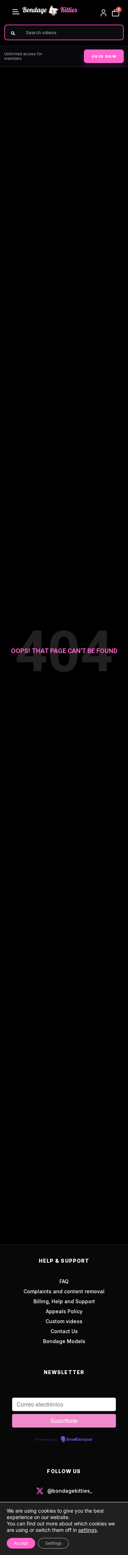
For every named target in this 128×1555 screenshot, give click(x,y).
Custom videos (64, 1321)
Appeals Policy (64, 1311)
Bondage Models (64, 1341)
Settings (53, 1543)
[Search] (13, 33)
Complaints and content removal (64, 1291)
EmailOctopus (79, 1439)
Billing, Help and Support (64, 1301)
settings (87, 1530)
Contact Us (64, 1331)
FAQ (64, 1281)
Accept (21, 1543)
